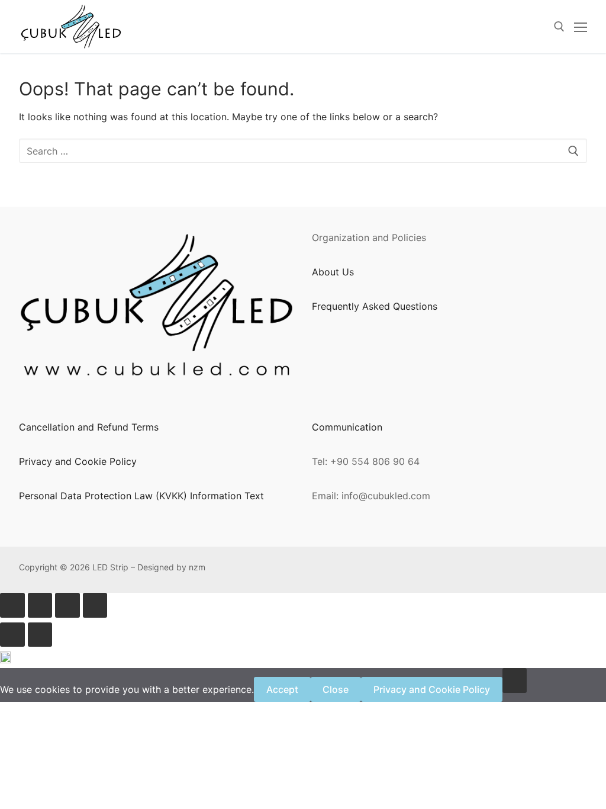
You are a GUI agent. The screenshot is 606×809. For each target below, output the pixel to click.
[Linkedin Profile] (411, 570)
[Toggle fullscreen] (40, 605)
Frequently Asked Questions (374, 306)
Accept (282, 689)
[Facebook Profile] (339, 570)
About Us (333, 272)
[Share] (67, 605)
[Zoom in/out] (12, 605)
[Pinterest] (375, 570)
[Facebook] (357, 570)
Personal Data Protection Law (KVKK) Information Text (141, 496)
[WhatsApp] (321, 570)
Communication (347, 427)
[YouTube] (466, 570)
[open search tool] (559, 26)
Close (336, 689)
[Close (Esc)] (95, 605)
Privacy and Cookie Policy (78, 461)
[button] (303, 659)
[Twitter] (448, 570)
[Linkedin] (430, 570)
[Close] (514, 680)
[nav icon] (580, 26)
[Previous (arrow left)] (12, 634)
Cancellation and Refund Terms (89, 427)
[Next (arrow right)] (40, 634)
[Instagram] (393, 570)
